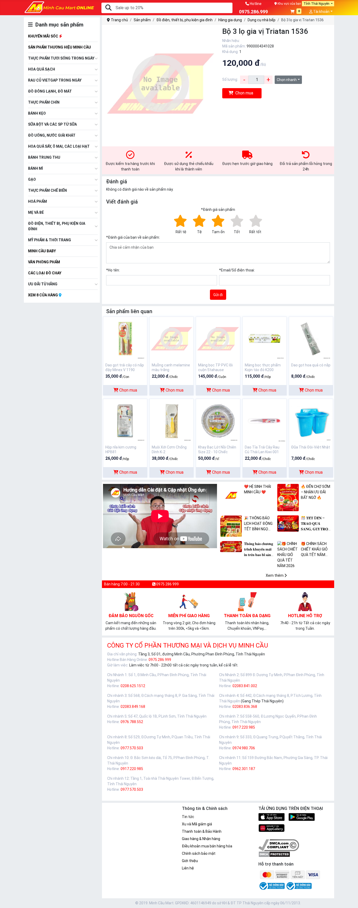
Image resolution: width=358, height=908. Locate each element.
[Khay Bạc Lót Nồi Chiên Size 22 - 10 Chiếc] (218, 420)
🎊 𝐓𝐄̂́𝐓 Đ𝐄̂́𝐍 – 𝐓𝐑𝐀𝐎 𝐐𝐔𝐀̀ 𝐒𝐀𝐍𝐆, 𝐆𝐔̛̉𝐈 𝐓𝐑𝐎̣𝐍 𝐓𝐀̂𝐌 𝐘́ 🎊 (316, 524)
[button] (296, 12)
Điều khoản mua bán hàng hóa (207, 846)
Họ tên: (113, 270)
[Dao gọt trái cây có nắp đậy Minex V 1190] (125, 338)
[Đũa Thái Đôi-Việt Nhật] (311, 420)
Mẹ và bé (36, 212)
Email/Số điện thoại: (237, 270)
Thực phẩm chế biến (47, 190)
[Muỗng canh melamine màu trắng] (171, 338)
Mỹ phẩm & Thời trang (49, 240)
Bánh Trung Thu (44, 157)
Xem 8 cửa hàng (43, 295)
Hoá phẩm (37, 201)
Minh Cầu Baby (42, 251)
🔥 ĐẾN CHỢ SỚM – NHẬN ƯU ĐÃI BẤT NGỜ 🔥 (315, 492)
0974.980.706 (243, 748)
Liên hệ (188, 868)
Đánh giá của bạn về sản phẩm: (133, 237)
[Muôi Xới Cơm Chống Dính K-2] (171, 420)
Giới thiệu (190, 861)
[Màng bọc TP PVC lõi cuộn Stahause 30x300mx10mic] (218, 338)
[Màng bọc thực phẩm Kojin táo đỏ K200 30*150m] (264, 338)
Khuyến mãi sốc (43, 36)
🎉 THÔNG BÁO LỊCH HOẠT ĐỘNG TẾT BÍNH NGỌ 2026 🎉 (258, 524)
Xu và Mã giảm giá (197, 824)
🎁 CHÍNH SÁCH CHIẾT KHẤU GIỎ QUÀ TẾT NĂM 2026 (314, 550)
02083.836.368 (244, 706)
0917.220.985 (243, 727)
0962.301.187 (243, 769)
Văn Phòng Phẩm (44, 262)
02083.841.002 (244, 686)
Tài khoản (320, 11)
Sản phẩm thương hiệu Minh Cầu (59, 47)
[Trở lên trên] (350, 900)
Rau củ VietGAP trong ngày (55, 80)
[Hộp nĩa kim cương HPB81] (125, 420)
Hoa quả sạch (41, 69)
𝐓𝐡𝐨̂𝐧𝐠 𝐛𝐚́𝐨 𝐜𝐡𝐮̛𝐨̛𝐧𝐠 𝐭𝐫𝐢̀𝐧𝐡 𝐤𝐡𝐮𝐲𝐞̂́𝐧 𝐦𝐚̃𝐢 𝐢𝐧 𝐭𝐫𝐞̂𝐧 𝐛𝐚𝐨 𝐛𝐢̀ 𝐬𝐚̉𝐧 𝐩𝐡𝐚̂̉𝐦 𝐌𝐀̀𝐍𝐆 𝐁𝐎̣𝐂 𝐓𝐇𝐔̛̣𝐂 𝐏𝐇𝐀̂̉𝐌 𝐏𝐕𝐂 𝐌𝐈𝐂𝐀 (259, 550)
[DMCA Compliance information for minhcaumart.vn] (278, 845)
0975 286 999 (167, 584)
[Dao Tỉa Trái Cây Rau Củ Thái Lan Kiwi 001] (264, 420)
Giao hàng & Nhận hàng (201, 839)
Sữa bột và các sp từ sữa (52, 124)
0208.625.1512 (133, 686)
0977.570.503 (132, 748)
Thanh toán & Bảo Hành (201, 831)
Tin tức (188, 817)
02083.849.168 (133, 706)
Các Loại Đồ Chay (44, 273)
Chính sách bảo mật (198, 853)
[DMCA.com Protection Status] (274, 854)
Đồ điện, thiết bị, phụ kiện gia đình (56, 226)
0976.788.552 (132, 722)
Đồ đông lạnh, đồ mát (50, 91)
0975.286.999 (160, 660)
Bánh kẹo (37, 113)
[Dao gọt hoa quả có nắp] (311, 338)
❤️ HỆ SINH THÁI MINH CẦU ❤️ (257, 489)
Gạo (32, 179)
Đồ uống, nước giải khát (51, 135)
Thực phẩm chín (43, 102)
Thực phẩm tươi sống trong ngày (61, 58)
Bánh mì (35, 168)
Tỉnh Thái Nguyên (316, 4)
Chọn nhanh (287, 80)
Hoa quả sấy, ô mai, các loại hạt (59, 146)
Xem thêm (275, 575)
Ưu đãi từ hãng (42, 284)
